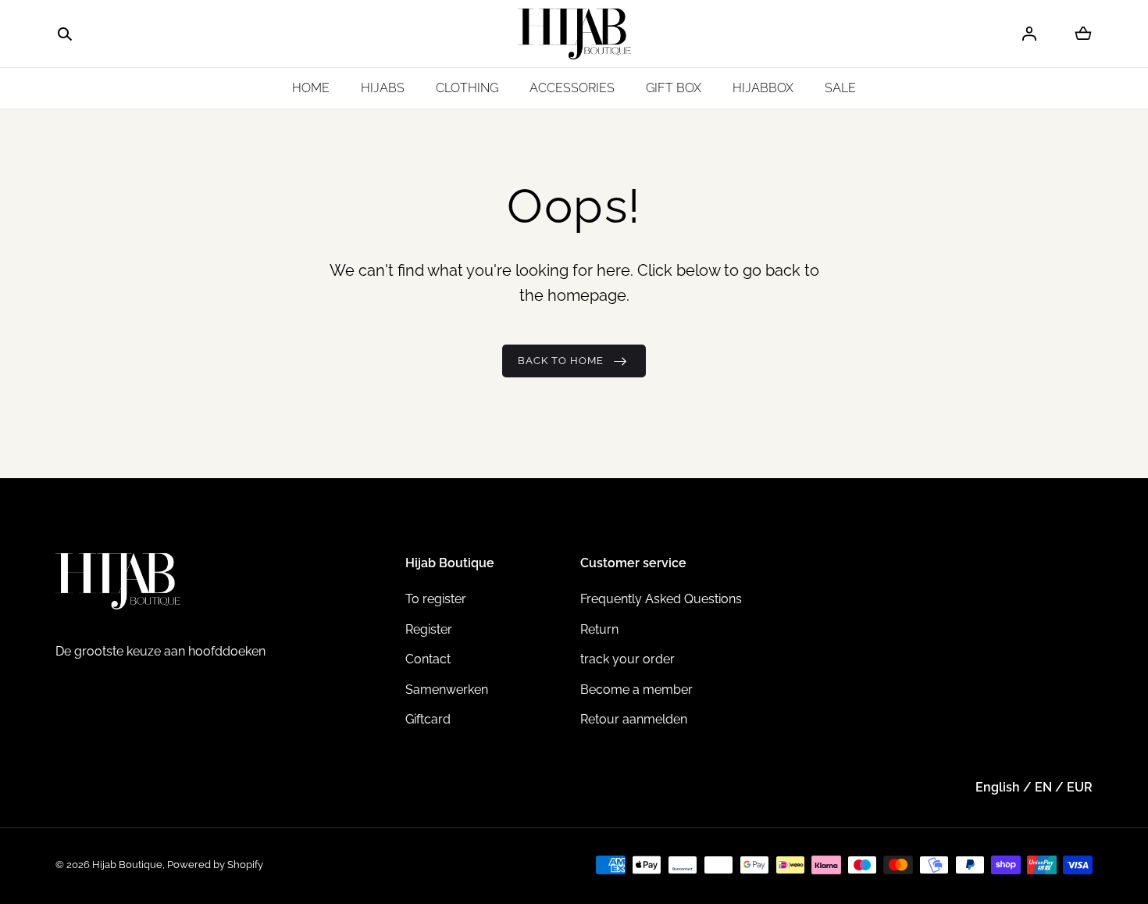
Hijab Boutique (127, 864)
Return (599, 629)
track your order (627, 659)
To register (435, 598)
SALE (840, 87)
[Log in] (1029, 33)
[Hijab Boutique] (574, 34)
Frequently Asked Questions (661, 598)
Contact (428, 659)
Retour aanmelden (633, 719)
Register (428, 629)
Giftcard (428, 719)
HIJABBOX (763, 87)
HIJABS (383, 87)
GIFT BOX (673, 87)
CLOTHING (467, 87)
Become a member (636, 689)
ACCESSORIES (572, 87)
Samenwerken (446, 689)
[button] (64, 34)
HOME (311, 87)
